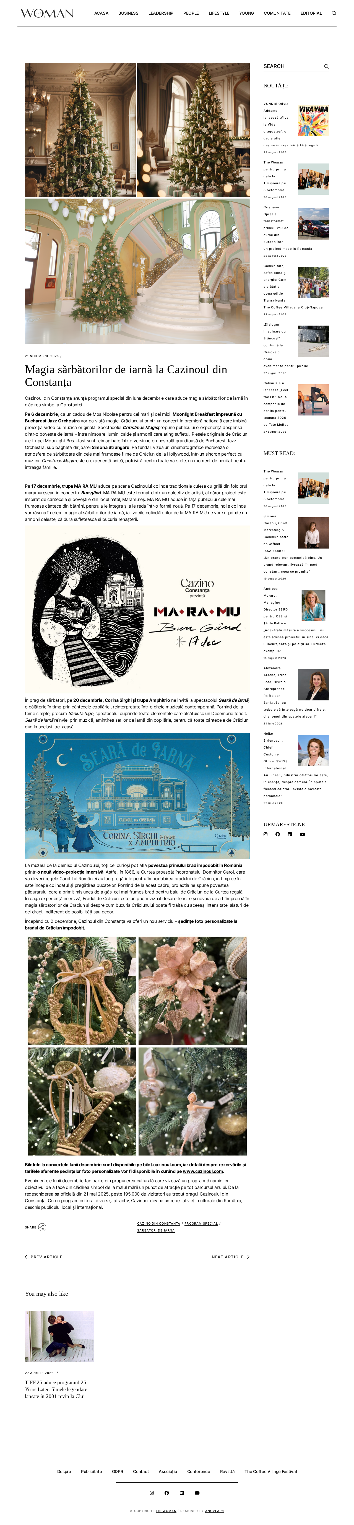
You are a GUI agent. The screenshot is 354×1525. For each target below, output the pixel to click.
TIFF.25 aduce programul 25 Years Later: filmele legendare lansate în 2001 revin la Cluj (56, 1389)
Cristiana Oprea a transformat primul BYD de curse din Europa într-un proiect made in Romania (288, 228)
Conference (198, 1471)
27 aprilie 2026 (39, 1373)
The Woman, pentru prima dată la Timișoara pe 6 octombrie (275, 176)
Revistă (227, 1471)
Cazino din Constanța (158, 1223)
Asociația (168, 1471)
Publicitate (91, 1471)
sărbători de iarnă (156, 1230)
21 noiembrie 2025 (42, 356)
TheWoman (166, 1511)
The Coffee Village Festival (270, 1471)
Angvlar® (214, 1511)
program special (201, 1223)
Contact (141, 1471)
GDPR (117, 1471)
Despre (64, 1471)
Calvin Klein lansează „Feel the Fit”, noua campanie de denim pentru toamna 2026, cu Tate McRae (276, 404)
